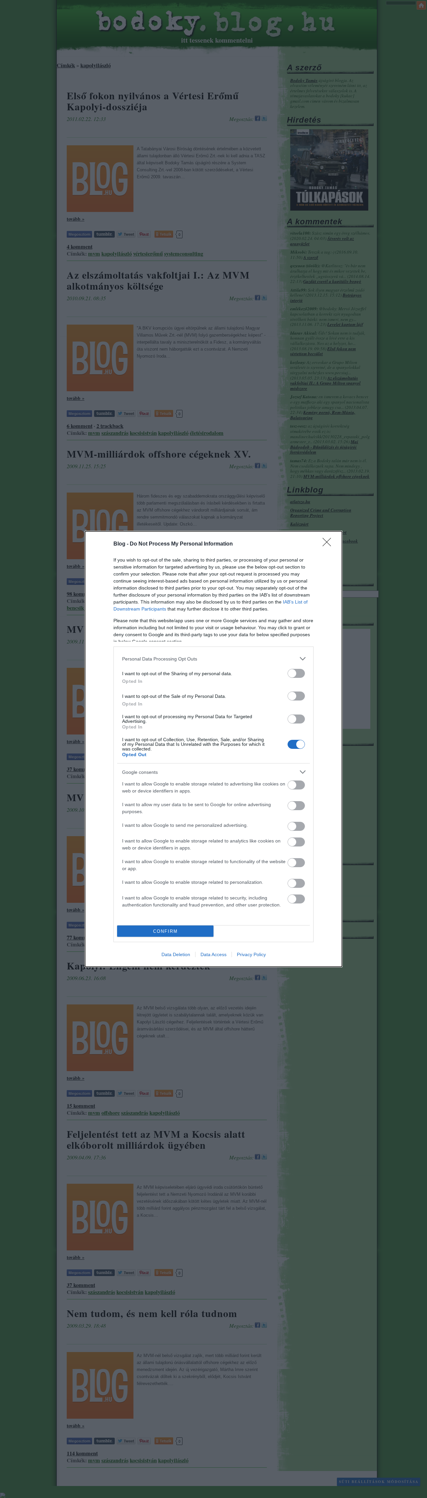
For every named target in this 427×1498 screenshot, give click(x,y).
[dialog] (213, 749)
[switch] (296, 673)
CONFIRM (165, 931)
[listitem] (213, 658)
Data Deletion (175, 954)
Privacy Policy (251, 954)
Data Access (213, 954)
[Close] (329, 544)
